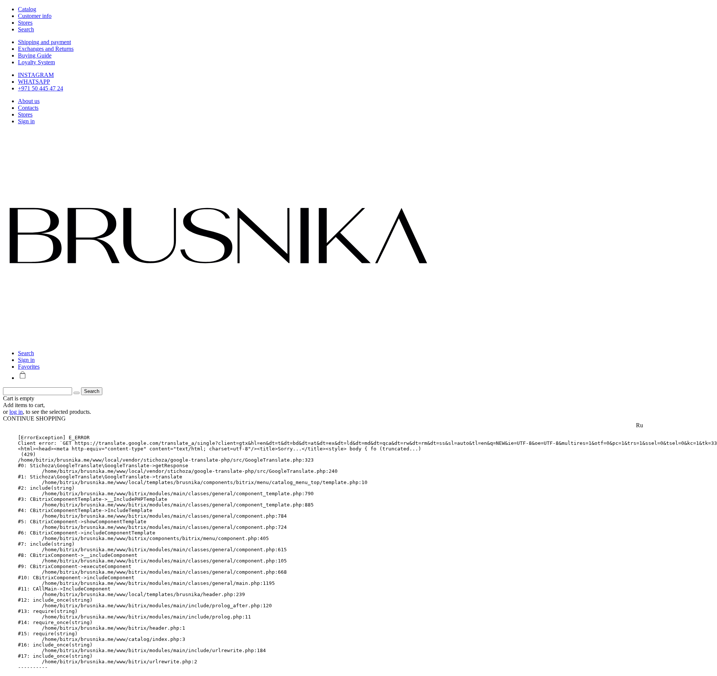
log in (16, 412)
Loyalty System (36, 62)
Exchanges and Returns (46, 49)
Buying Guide (35, 55)
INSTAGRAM (36, 75)
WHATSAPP (34, 81)
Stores (25, 114)
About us (29, 101)
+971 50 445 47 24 (40, 88)
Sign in (26, 121)
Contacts (28, 108)
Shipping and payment (44, 42)
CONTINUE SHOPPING (34, 418)
